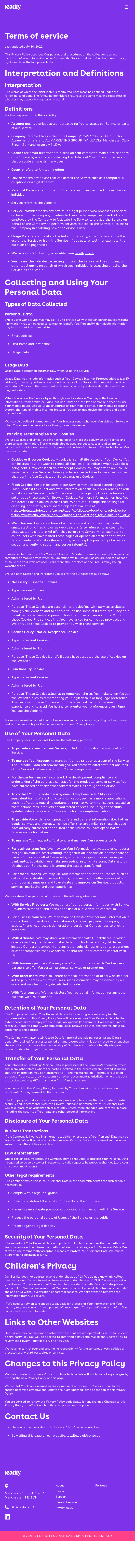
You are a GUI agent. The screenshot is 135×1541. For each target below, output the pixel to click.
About (60, 1485)
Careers (61, 1491)
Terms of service (66, 1502)
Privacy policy (64, 1508)
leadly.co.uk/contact (83, 1435)
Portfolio (101, 1485)
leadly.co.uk (84, 253)
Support (61, 1497)
